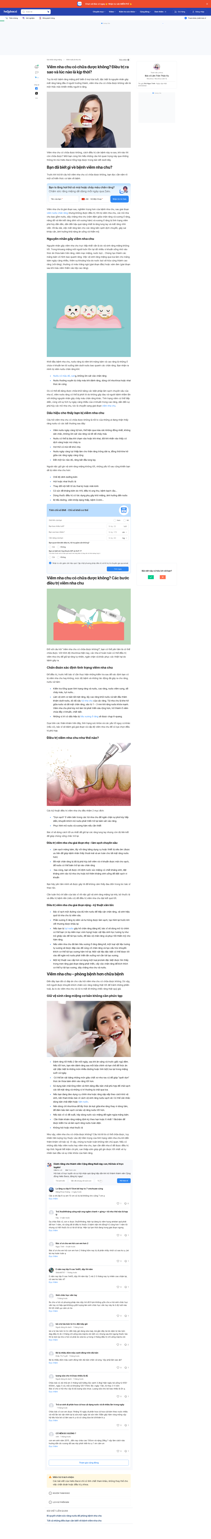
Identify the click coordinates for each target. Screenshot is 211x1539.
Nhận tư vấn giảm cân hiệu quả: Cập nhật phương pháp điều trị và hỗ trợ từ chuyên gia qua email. (90, 563)
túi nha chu (87, 700)
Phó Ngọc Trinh (149, 83)
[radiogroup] (121, 520)
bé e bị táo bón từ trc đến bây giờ (72, 1324)
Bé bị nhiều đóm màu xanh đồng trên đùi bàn (77, 1353)
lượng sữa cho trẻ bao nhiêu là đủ (72, 1375)
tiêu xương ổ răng (89, 716)
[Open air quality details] (36, 66)
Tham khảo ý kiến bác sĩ (197, 18)
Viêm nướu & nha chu (73, 60)
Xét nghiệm (30, 18)
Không (63, 547)
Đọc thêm (53, 1198)
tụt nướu (69, 928)
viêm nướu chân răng (57, 213)
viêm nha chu (109, 405)
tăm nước (83, 1101)
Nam (118, 520)
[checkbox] (50, 563)
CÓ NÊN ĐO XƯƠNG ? (66, 1433)
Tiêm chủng (13, 18)
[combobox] (124, 532)
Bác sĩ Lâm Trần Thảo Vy (157, 75)
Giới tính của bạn (55, 520)
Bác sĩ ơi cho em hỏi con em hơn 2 (72, 1243)
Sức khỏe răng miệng (54, 60)
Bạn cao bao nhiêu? (56, 532)
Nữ (128, 520)
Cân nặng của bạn (56, 538)
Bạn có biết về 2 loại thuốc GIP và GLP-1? (65, 551)
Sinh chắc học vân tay (66, 1295)
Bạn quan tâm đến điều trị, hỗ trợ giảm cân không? (69, 543)
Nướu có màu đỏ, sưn (64, 376)
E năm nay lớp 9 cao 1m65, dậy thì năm (74, 1269)
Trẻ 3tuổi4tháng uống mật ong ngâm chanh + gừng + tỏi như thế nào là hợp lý (92, 1213)
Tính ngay (118, 569)
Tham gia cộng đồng (89, 1462)
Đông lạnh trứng (49, 18)
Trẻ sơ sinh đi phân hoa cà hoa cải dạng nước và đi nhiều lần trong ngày (90, 1404)
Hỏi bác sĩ (124, 1181)
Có (53, 547)
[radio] (115, 520)
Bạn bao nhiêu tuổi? (56, 526)
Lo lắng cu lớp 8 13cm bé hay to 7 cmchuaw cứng (79, 1188)
